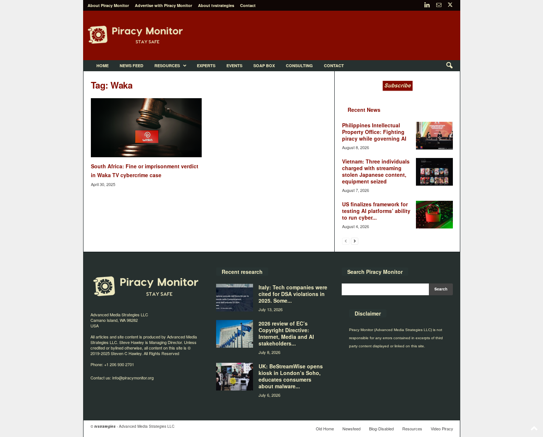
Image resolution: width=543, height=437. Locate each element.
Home (102, 65)
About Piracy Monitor (108, 5)
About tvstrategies (216, 5)
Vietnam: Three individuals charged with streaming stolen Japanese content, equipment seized (376, 171)
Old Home (325, 428)
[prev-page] (345, 241)
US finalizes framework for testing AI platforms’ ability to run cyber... (376, 210)
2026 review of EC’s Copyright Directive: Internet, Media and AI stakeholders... (286, 333)
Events (234, 65)
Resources (167, 65)
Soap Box (264, 65)
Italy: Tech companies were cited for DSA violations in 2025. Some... (293, 293)
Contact (248, 5)
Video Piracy (442, 428)
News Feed (131, 65)
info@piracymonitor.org (133, 378)
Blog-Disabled (381, 428)
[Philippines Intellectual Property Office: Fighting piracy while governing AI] (434, 135)
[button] (449, 66)
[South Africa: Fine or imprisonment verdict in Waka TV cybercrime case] (146, 127)
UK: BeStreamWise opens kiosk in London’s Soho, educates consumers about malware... (291, 376)
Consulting (299, 65)
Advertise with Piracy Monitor (163, 5)
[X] (450, 5)
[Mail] (438, 5)
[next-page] (354, 241)
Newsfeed (351, 428)
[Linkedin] (427, 5)
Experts (206, 65)
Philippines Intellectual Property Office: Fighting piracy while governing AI (374, 131)
